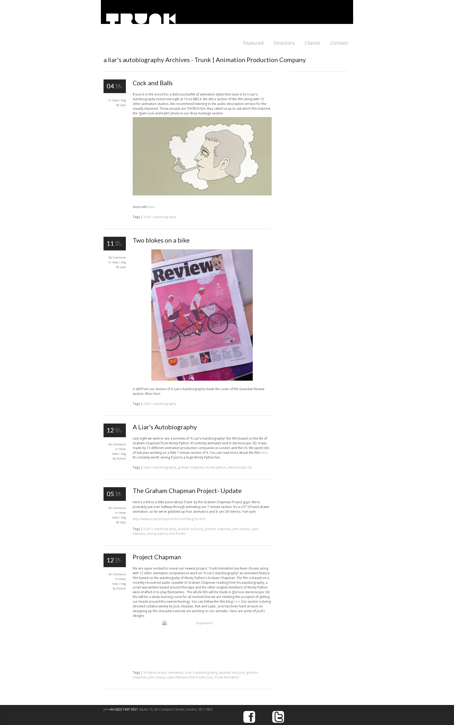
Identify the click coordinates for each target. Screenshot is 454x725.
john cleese (241, 529)
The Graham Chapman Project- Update (187, 490)
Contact (339, 43)
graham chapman (191, 467)
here (151, 207)
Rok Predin (177, 533)
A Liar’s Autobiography (165, 427)
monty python (215, 467)
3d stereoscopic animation (163, 672)
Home (122, 449)
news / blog (119, 100)
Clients (312, 43)
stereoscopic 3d (240, 467)
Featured (253, 43)
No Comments (117, 257)
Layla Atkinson (177, 677)
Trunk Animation (227, 677)
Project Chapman (157, 557)
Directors (284, 43)
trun (210, 677)
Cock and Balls (153, 83)
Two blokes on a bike (161, 240)
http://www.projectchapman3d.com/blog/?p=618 (169, 519)
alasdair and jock (190, 529)
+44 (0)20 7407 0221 (123, 709)
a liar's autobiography (159, 217)
